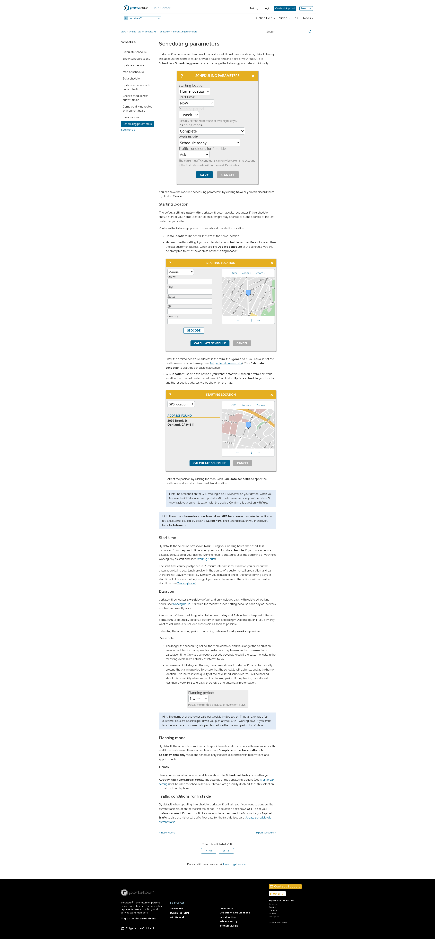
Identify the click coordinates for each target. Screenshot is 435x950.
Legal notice (228, 917)
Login (267, 8)
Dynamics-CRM (179, 913)
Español (272, 907)
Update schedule (133, 65)
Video (283, 18)
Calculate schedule (135, 52)
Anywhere (176, 908)
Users (171, 18)
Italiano (272, 913)
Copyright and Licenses (235, 912)
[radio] (208, 850)
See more (127, 129)
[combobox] (288, 31)
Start (123, 31)
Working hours (206, 559)
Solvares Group (145, 918)
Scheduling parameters (185, 31)
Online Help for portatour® (142, 31)
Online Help (264, 18)
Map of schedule (133, 72)
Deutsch (273, 904)
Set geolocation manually (226, 363)
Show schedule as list (136, 58)
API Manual (177, 917)
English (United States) (281, 901)
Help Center (160, 8)
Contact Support (285, 8)
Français (273, 910)
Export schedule (265, 832)
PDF (297, 18)
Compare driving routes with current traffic (137, 108)
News (307, 18)
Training (254, 8)
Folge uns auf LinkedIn (140, 928)
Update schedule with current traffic (136, 87)
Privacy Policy (228, 921)
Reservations (131, 117)
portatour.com (229, 926)
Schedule (165, 31)
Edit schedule (131, 78)
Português (274, 917)
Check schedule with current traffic (136, 98)
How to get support (235, 864)
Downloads (227, 908)
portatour (135, 18)
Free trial (306, 8)
